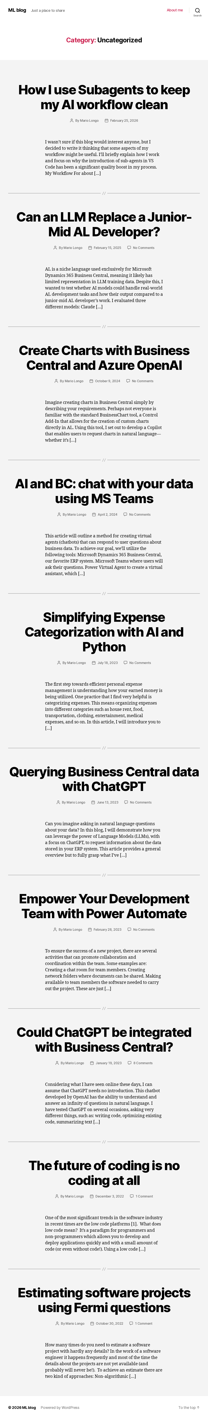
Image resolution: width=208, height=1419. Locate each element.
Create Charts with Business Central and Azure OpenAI (104, 357)
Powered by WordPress (60, 1407)
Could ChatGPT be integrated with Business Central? (103, 1039)
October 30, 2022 (109, 1323)
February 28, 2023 (107, 929)
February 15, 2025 (107, 248)
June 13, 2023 (107, 802)
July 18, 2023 (108, 663)
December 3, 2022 (109, 1196)
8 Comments (143, 1063)
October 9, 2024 (107, 381)
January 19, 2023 (109, 1063)
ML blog (17, 10)
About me (175, 10)
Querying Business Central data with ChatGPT (104, 779)
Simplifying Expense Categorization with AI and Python (104, 631)
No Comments (143, 248)
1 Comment (144, 1196)
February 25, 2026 (124, 120)
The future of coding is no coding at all (104, 1173)
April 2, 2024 (107, 514)
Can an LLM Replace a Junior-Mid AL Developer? (104, 224)
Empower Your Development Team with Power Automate (104, 906)
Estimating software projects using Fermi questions (104, 1300)
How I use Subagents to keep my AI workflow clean (104, 97)
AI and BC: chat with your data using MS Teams (104, 491)
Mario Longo (89, 120)
